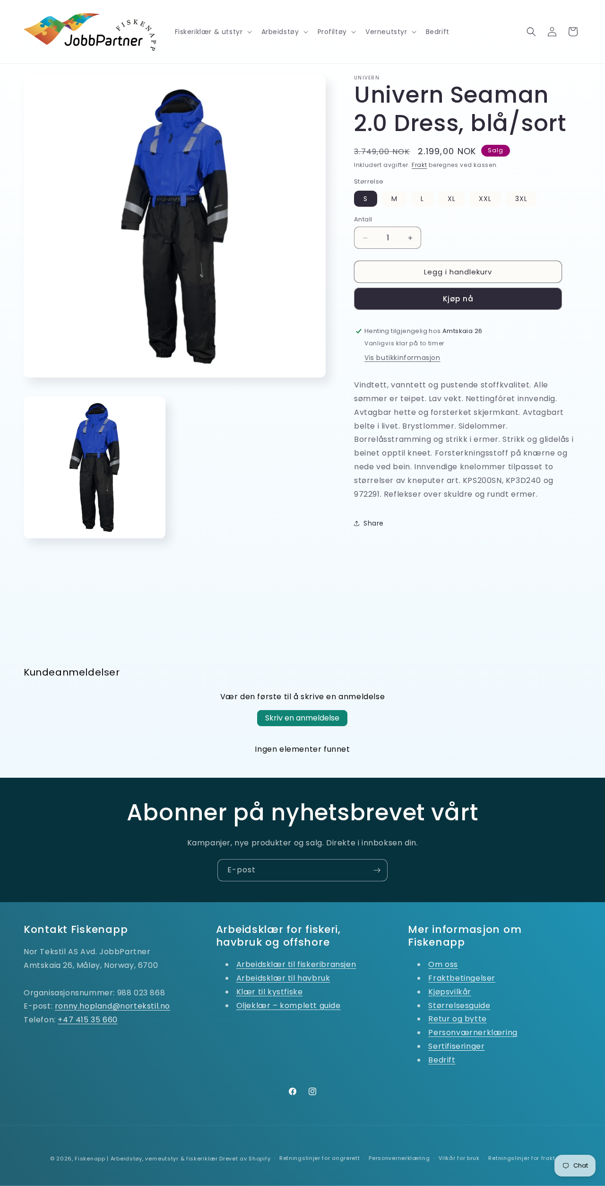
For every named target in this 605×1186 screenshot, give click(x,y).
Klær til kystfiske (269, 991)
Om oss (443, 964)
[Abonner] (376, 870)
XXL (485, 198)
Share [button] (373, 523)
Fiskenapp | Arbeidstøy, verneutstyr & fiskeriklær (146, 1158)
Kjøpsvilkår (449, 991)
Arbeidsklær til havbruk (283, 978)
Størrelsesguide (459, 1005)
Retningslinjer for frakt (521, 1158)
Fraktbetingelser (461, 978)
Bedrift (441, 1059)
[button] (212, 32)
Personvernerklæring (399, 1158)
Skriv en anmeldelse (302, 717)
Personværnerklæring (472, 1032)
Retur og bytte (457, 1018)
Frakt (419, 165)
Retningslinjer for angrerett (319, 1158)
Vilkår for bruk (459, 1158)
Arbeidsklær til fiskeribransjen (296, 964)
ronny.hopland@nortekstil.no (112, 1006)
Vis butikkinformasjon (402, 357)
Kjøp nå (458, 299)
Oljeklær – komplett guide (288, 1005)
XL (452, 198)
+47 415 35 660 (87, 1019)
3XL (521, 198)
